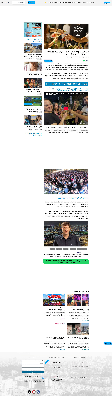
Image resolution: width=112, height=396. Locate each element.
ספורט (62, 2)
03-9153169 (55, 376)
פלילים (65, 2)
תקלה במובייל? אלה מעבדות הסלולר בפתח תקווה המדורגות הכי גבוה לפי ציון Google (33, 128)
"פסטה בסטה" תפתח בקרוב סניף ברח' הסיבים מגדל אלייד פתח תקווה (78, 338)
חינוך (60, 2)
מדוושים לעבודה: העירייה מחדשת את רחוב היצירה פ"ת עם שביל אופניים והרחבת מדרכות (33, 56)
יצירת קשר (75, 379)
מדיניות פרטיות (82, 377)
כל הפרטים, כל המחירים (56, 370)
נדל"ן (87, 2)
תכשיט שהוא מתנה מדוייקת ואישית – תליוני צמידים (34, 74)
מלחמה (90, 2)
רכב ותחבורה (70, 2)
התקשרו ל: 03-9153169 (79, 369)
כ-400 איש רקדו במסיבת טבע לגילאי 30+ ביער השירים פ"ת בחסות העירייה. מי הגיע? (79, 308)
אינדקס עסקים (74, 377)
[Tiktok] (2, 2)
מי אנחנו (81, 379)
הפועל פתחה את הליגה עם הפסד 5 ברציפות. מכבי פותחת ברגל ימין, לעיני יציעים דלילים (33, 109)
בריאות (56, 2)
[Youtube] (5, 2)
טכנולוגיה (83, 2)
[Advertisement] (66, 14)
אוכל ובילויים (78, 2)
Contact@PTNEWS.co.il (55, 378)
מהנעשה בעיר (52, 2)
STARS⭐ (47, 2)
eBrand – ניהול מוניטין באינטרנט (30, 378)
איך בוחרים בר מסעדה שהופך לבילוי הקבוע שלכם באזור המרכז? (34, 91)
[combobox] (18, 2)
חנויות (74, 2)
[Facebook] (8, 2)
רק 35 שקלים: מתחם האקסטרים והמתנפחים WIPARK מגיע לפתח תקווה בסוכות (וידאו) (55, 308)
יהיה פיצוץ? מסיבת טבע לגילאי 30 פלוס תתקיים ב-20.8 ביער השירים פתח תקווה (55, 338)
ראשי (93, 2)
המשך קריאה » (85, 320)
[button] (87, 60)
